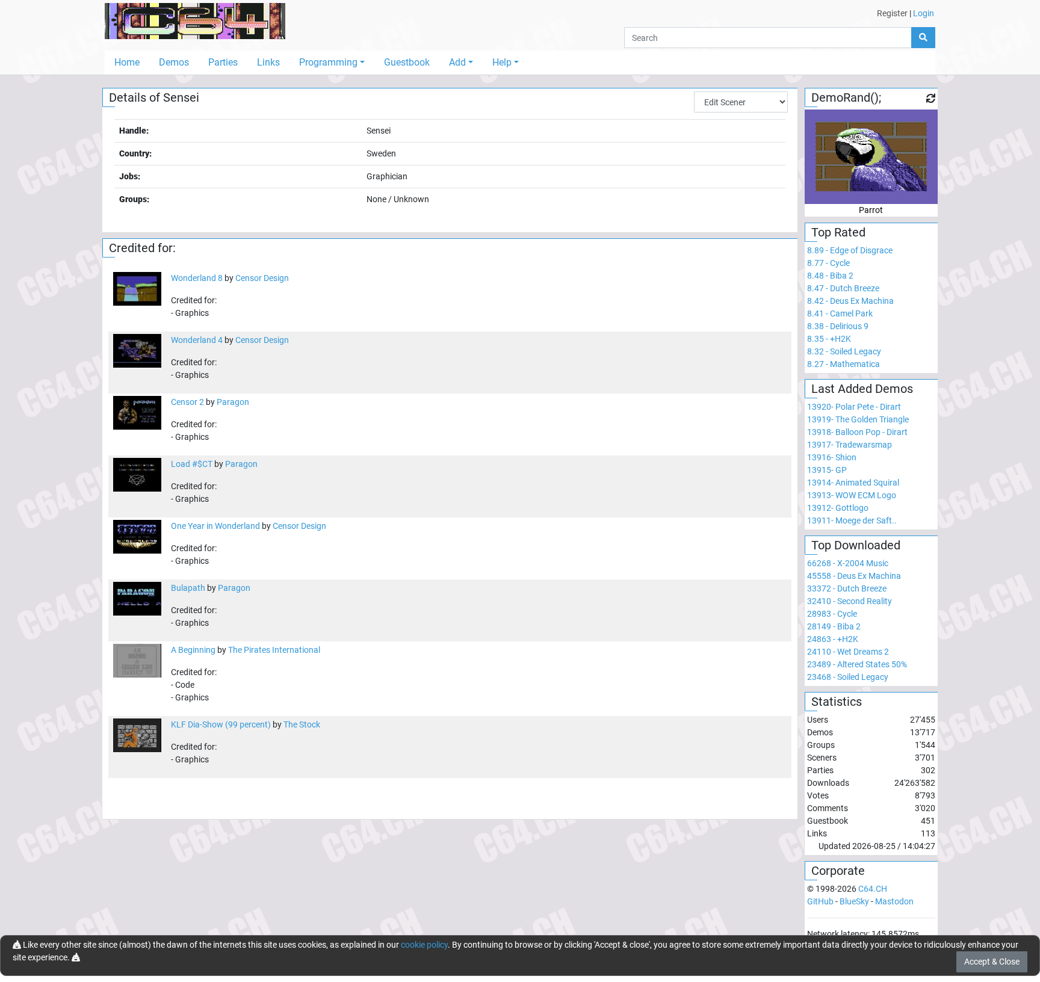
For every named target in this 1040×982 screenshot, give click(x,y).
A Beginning (193, 650)
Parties (223, 62)
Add (457, 62)
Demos (174, 62)
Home (127, 62)
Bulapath (188, 588)
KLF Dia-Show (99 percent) (221, 724)
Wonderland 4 (197, 340)
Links (268, 62)
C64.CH (872, 889)
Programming (328, 62)
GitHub (820, 901)
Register (892, 13)
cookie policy (424, 945)
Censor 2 (187, 402)
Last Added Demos (862, 388)
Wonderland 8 (197, 278)
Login (923, 13)
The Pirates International (274, 650)
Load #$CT (191, 464)
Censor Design (262, 278)
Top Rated (838, 232)
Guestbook (407, 62)
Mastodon (894, 901)
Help (502, 62)
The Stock (301, 724)
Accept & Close (992, 961)
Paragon (233, 402)
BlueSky (854, 901)
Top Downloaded (855, 545)
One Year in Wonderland (215, 526)
